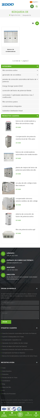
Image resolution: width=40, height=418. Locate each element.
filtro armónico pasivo (10, 102)
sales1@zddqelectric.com (14, 263)
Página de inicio (15, 15)
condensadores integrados (12, 106)
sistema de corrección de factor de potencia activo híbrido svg (25, 215)
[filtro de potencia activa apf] (8, 234)
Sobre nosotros (6, 371)
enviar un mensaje (20, 414)
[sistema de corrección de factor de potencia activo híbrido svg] (8, 219)
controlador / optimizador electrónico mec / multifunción (18, 96)
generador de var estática (11, 75)
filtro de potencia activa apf (25, 229)
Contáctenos (6, 381)
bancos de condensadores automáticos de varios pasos (19, 356)
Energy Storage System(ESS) (12, 86)
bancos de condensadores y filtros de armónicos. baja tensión (26, 122)
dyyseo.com (5, 405)
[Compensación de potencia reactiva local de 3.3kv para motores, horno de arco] (8, 141)
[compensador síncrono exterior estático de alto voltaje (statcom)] (8, 203)
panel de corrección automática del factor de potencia (19, 333)
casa (3, 368)
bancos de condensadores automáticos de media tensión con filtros (10, 51)
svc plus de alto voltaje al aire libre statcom (26, 184)
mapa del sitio (6, 387)
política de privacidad (8, 394)
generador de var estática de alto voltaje (15, 343)
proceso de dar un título (9, 378)
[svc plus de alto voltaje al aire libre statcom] (8, 188)
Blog (3, 384)
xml (3, 390)
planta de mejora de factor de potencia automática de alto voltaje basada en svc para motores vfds (26, 168)
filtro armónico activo (9, 70)
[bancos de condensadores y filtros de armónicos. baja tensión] (8, 126)
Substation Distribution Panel (12, 111)
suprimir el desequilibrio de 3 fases (13, 337)
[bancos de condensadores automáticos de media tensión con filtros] (8, 157)
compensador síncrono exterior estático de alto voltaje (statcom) (27, 199)
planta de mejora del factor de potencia (14, 346)
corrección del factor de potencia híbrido (16, 90)
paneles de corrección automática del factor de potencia (19, 80)
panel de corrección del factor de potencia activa (17, 350)
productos (5, 374)
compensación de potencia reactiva (13, 353)
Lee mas (10, 55)
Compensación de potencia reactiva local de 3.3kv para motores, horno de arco (25, 137)
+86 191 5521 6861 (12, 256)
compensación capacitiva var (11, 340)
